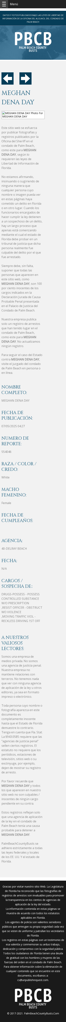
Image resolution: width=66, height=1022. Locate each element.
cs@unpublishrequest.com (32, 980)
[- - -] (4, 4)
